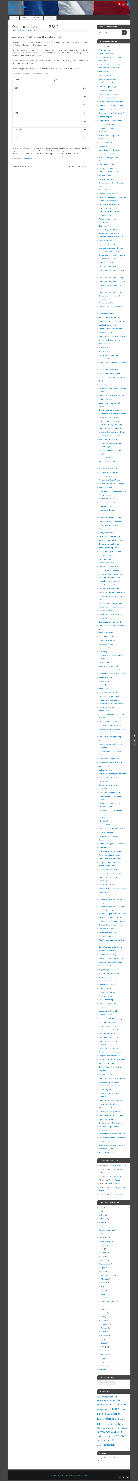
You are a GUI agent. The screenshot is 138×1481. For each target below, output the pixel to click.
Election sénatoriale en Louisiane (111, 1123)
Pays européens (105, 1275)
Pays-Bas (104, 1324)
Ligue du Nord (112, 1424)
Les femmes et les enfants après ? (112, 921)
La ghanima (103, 1071)
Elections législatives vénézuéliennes (112, 1078)
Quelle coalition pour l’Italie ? (109, 566)
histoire (101, 1413)
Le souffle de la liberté (107, 1003)
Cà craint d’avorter (106, 681)
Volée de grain (104, 847)
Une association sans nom (108, 1074)
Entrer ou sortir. (105, 46)
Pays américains (105, 1241)
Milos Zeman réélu (106, 636)
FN (112, 1409)
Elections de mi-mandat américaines (112, 414)
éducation (109, 1444)
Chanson (102, 1211)
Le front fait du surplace (108, 777)
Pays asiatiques (105, 1264)
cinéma (101, 1215)
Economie (102, 1222)
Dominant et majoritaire (108, 755)
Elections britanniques (107, 1119)
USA (102, 1256)
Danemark (105, 1290)
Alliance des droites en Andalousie (111, 395)
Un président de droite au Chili (110, 670)
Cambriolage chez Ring (107, 954)
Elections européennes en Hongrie (112, 281)
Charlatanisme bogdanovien (109, 759)
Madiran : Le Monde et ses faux (110, 517)
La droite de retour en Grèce (110, 204)
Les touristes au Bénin (107, 325)
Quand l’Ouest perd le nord (109, 150)
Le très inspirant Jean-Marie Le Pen (112, 592)
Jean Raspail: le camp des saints (110, 1111)
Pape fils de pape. (105, 117)
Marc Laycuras (104, 347)
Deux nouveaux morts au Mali (110, 622)
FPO (117, 1409)
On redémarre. (104, 146)
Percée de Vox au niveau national (111, 317)
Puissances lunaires (106, 262)
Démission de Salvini (106, 179)
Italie (103, 1316)
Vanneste (117, 1441)
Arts (100, 1207)
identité (102, 1418)
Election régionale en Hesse (109, 436)
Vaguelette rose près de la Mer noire (113, 888)
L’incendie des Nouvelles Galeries (111, 484)
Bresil (103, 1245)
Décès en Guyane (105, 240)
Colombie (104, 1252)
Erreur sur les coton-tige (108, 399)
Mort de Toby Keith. (106, 128)
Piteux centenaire (105, 465)
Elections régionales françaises (110, 1100)
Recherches (50, 18)
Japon (103, 1268)
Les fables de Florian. (107, 54)
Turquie (104, 1271)
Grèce (103, 1305)
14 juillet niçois (104, 969)
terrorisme (119, 1436)
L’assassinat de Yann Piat (108, 355)
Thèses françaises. (106, 90)
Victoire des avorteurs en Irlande (111, 540)
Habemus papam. (105, 75)
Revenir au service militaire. (109, 94)
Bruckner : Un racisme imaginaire (111, 237)
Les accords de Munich (107, 502)
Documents (37, 18)
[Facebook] (119, 5)
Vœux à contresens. (106, 142)
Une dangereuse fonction (108, 1022)
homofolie (109, 1414)
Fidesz (107, 1409)
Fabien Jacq (103, 892)
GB (124, 1409)
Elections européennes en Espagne (112, 259)
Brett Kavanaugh (105, 476)
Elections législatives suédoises (111, 428)
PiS (122, 1428)
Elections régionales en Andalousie (112, 432)
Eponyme (102, 226)
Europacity (103, 385)
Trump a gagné (104, 881)
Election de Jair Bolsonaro (108, 439)
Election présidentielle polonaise (111, 1115)
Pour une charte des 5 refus (109, 896)
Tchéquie (104, 1347)
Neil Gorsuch (103, 817)
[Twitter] (123, 5)
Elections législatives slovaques (110, 1052)
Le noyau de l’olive (106, 533)
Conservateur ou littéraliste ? (110, 472)
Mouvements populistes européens (112, 913)
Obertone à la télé (106, 1108)
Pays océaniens (105, 1354)
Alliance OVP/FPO (105, 689)
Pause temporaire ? (106, 154)
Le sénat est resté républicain (110, 873)
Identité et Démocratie (107, 244)
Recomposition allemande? (109, 1082)
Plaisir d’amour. (104, 50)
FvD (121, 1410)
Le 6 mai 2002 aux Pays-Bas (109, 825)
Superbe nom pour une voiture (110, 762)
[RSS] (127, 5)
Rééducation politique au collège (111, 1018)
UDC (98, 1441)
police (125, 1428)
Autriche (104, 1283)
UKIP (103, 1440)
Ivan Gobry (103, 651)
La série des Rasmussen (108, 194)
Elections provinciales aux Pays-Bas (112, 336)
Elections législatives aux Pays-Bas (112, 828)
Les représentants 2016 (108, 869)
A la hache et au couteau (108, 951)
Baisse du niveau (105, 840)
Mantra (76, 1475)
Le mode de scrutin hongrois (109, 581)
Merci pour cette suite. (107, 124)
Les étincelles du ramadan (108, 1011)
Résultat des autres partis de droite (112, 774)
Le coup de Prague (106, 644)
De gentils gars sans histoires (110, 1067)
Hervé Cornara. (104, 71)
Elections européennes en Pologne (112, 277)
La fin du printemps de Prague (110, 521)
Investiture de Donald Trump (110, 851)
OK (123, 32)
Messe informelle (105, 966)
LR (120, 1424)
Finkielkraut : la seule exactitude (110, 855)
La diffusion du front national (109, 792)
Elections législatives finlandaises (111, 321)
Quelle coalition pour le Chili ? (109, 666)
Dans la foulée (104, 781)
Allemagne (32, 30)
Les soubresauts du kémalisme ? (111, 962)
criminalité (119, 1404)
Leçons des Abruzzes (107, 359)
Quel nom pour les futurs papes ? (111, 113)
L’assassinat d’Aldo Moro (108, 618)
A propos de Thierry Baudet (109, 373)
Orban (114, 1428)
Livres (101, 1234)
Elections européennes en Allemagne (112, 270)
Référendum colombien (107, 929)
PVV (101, 1432)
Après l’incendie (105, 344)
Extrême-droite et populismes (110, 917)
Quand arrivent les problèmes (110, 721)
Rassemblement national (108, 529)
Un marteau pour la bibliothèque (111, 704)
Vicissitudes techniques (107, 1063)
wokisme (102, 1369)
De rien (101, 381)
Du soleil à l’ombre (106, 611)
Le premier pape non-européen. (111, 120)
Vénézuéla (105, 1260)
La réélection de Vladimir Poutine (111, 603)
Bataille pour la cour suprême (110, 859)
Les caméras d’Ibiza (106, 314)
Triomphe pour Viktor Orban (109, 570)
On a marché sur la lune (107, 266)
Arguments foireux (106, 996)
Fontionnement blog (106, 1230)
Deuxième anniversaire (107, 932)
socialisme (102, 1436)
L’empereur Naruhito (106, 332)
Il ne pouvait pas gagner (108, 877)
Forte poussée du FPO (107, 1026)
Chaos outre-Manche (106, 988)
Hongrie (104, 1309)
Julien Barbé (103, 821)
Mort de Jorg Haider (106, 499)
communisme (104, 1404)
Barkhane (111, 1400)
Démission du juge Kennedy (109, 544)
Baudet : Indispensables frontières (112, 377)
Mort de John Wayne (106, 303)
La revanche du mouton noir (109, 1086)
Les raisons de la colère (108, 1104)
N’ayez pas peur (105, 495)
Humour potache (105, 648)
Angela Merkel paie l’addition (23, 166)
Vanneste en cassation (107, 977)
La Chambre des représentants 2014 (113, 1134)
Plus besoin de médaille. (108, 98)
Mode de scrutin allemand (78, 166)
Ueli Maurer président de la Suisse (112, 417)
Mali (99, 1428)
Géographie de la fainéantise (109, 1056)
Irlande (103, 1313)
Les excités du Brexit (107, 992)
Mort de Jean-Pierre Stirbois (109, 480)
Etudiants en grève (106, 555)
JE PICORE (20, 7)
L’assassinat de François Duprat (111, 614)
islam (100, 1424)
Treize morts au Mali (106, 164)
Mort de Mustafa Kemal (108, 468)
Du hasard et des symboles (109, 1048)
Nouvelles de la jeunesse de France (112, 1059)
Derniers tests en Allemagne (109, 785)
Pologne (104, 1328)
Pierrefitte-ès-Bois (106, 789)
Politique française (106, 1362)
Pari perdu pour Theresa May (110, 751)
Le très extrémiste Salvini (108, 369)
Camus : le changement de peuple (111, 844)
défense (100, 1409)
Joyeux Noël (103, 685)
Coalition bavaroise (106, 457)
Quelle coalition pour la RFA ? (109, 696)
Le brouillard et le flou (107, 770)
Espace (101, 1226)
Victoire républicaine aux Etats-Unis (112, 1145)
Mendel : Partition (105, 190)
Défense (102, 1219)
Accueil (14, 18)
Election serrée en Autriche (109, 1030)
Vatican (103, 1350)
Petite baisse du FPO (107, 884)
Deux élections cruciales (108, 1033)
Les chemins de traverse (108, 510)
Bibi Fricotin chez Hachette (109, 525)
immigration (116, 1418)
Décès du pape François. (108, 86)
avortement (102, 1400)
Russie (103, 1332)
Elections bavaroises (106, 487)
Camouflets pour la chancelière (110, 947)
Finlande (104, 1298)
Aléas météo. (104, 132)
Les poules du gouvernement (110, 551)
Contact (24, 18)
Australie (104, 1358)
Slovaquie (104, 1335)
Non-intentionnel (105, 662)
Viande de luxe (104, 766)
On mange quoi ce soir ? (108, 461)
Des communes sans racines (109, 733)
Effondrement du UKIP (107, 563)
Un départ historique (106, 1000)
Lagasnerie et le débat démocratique (113, 491)
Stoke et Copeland (106, 832)
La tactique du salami (107, 640)
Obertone (109, 1428)
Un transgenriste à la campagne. (111, 102)
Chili (102, 1249)
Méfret (103, 1428)
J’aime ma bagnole (105, 559)
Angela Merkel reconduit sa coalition (112, 607)
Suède (103, 1339)
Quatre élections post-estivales (111, 958)
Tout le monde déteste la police (111, 725)
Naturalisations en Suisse (108, 836)
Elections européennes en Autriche (112, 255)
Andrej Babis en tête (106, 633)
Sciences (102, 1365)
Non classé (103, 1237)
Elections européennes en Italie (110, 274)
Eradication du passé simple (109, 340)
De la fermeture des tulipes (109, 588)
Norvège (104, 1320)
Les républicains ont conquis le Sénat (112, 1137)
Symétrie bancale (105, 677)
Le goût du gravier (106, 215)
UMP (107, 1441)
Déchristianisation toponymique (110, 736)
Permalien (28, 159)
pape (118, 1428)
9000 (101, 740)
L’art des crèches (105, 514)
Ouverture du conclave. (107, 79)
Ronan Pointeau (105, 175)
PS (98, 1432)
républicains (115, 1431)
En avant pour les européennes (110, 410)
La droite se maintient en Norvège (112, 729)
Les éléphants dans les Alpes (110, 536)
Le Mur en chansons (106, 1141)
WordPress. (85, 1475)
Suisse (103, 1343)
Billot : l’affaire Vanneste (108, 981)
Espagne (104, 1294)
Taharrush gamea (105, 1089)
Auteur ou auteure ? (106, 351)
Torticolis (102, 1007)
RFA (105, 1431)
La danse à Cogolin (106, 1149)
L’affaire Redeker (105, 1015)
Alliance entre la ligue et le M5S (110, 548)
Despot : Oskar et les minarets (110, 925)
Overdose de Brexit (106, 984)
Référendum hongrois (107, 936)
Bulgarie (104, 1286)
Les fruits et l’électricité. (108, 83)
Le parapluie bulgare (106, 506)
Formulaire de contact (107, 1152)
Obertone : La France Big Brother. (111, 105)
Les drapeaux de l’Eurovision (109, 1037)
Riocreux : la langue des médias (110, 973)
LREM (123, 1424)
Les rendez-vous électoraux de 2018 (113, 673)
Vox (122, 1441)
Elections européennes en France (111, 292)
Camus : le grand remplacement (110, 329)
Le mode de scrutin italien (108, 585)
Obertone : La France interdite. (110, 109)
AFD (99, 1396)
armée (105, 1396)
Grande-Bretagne (107, 1301)
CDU (117, 1400)
